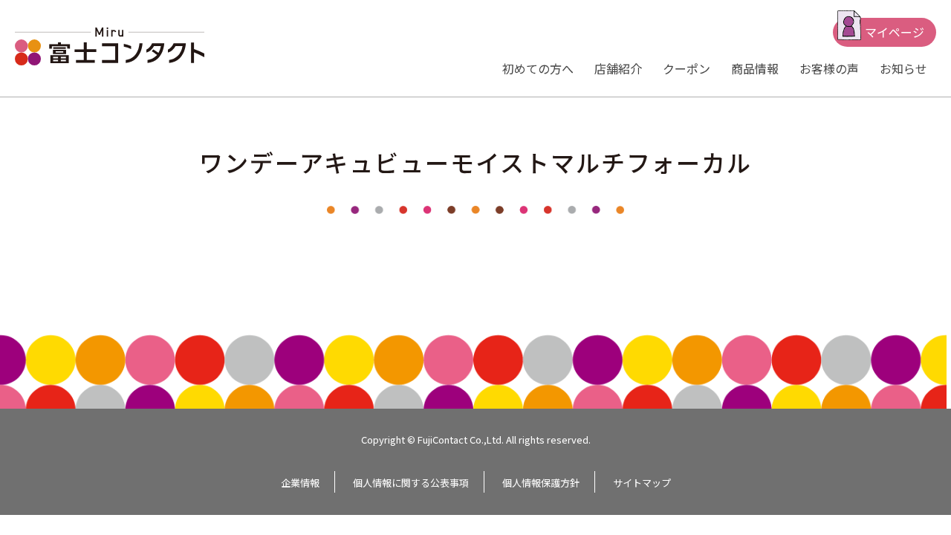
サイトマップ (642, 483)
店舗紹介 (618, 68)
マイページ (894, 32)
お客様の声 (829, 68)
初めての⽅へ (538, 68)
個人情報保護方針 (541, 483)
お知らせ (903, 68)
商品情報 (755, 68)
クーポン (686, 68)
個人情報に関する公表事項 (411, 483)
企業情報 (300, 483)
